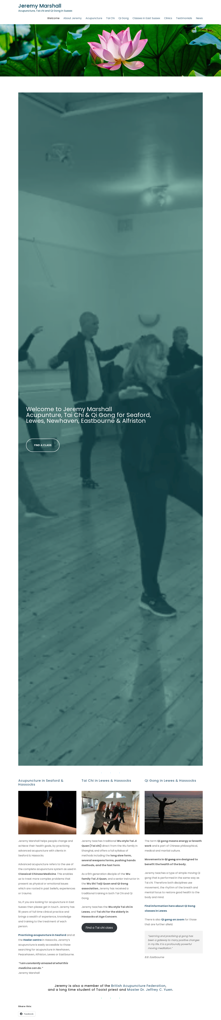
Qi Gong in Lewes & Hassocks (170, 780)
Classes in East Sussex (146, 18)
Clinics (168, 18)
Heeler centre (32, 940)
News (199, 18)
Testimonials (184, 18)
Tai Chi (110, 18)
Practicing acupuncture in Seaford (42, 935)
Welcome (53, 18)
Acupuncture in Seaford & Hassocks (41, 782)
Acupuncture (94, 18)
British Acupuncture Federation (138, 985)
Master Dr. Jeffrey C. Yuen (149, 989)
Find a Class (42, 445)
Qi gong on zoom (172, 919)
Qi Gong (123, 18)
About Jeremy (72, 18)
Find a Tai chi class (99, 928)
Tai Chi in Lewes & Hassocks (106, 780)
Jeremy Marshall (39, 5)
